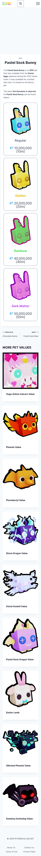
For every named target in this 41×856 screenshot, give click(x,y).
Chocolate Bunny (10, 334)
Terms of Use (11, 852)
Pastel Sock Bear (31, 334)
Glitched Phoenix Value (18, 765)
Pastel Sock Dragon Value (20, 659)
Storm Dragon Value (17, 553)
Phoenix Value (13, 447)
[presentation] (20, 371)
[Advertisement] (20, 29)
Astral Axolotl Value (16, 606)
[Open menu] (38, 3)
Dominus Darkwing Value (19, 818)
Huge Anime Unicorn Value (20, 394)
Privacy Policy (29, 852)
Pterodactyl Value (15, 500)
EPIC (20, 58)
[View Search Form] (20, 3)
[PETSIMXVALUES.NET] (6, 3)
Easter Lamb (12, 712)
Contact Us (29, 847)
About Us (11, 847)
